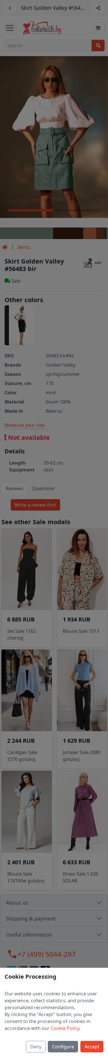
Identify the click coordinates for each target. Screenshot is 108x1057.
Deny (35, 1046)
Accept (92, 1046)
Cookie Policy (65, 1028)
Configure (63, 1046)
